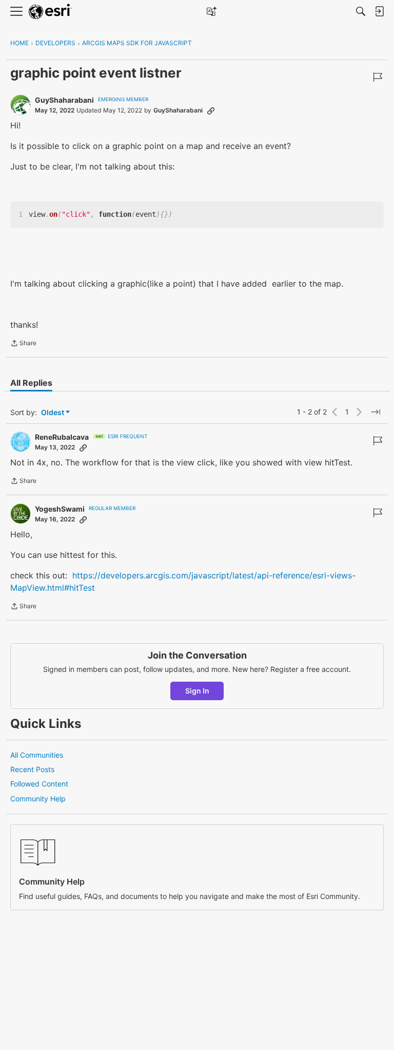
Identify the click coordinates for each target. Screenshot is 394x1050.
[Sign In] (379, 11)
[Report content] (377, 77)
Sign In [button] (197, 690)
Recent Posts (32, 769)
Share (23, 344)
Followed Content (39, 783)
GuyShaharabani (64, 100)
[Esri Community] (50, 11)
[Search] (360, 11)
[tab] (31, 382)
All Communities (36, 755)
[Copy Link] (211, 110)
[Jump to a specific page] (375, 412)
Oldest (53, 413)
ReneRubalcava (62, 437)
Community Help (38, 798)
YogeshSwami (60, 508)
